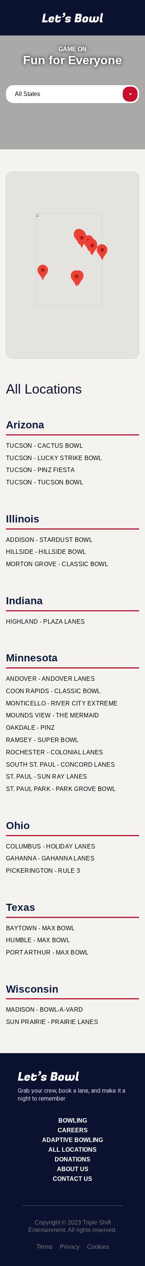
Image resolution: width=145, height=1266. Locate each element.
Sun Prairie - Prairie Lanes (52, 1022)
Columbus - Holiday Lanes (50, 846)
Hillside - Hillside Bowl (46, 552)
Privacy (70, 1247)
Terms (44, 1247)
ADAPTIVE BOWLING (72, 1140)
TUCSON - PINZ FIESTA (40, 470)
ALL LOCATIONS (72, 1149)
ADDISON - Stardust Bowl (49, 540)
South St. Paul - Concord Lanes (60, 764)
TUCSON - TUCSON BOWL (44, 482)
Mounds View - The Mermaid (52, 715)
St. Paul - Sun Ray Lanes (46, 776)
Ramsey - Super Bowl (42, 740)
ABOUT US (72, 1169)
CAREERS (73, 1130)
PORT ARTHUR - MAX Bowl (47, 952)
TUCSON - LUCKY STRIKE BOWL (54, 458)
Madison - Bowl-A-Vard (44, 1009)
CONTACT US (72, 1179)
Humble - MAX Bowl (38, 940)
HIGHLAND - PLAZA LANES (45, 621)
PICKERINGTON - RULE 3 (43, 871)
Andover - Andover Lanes (50, 679)
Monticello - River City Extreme (61, 703)
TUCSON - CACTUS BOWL (44, 446)
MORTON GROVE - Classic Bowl (57, 564)
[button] (76, 278)
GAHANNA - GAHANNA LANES (50, 858)
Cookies (98, 1247)
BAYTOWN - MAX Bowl (40, 928)
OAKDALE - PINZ (30, 727)
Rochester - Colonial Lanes (54, 752)
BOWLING (72, 1120)
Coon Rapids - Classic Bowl (53, 691)
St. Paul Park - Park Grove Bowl (61, 789)
